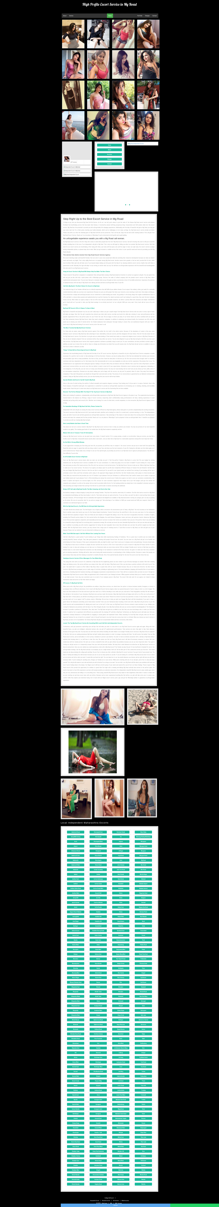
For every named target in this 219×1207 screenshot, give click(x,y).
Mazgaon (143, 851)
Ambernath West (75, 865)
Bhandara (75, 959)
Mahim (121, 1142)
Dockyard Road (98, 1005)
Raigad (143, 973)
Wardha (143, 1179)
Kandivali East (120, 930)
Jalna (120, 846)
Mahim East (121, 1137)
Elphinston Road (98, 1024)
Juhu (120, 860)
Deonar (98, 982)
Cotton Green (98, 883)
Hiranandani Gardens (98, 1174)
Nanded (143, 902)
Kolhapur (120, 1020)
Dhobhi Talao (98, 991)
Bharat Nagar (75, 977)
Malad (120, 1156)
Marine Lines (120, 1184)
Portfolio (139, 16)
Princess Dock (143, 963)
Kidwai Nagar (120, 1010)
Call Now (115, 1205)
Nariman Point (143, 912)
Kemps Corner (120, 963)
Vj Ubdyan (143, 1156)
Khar (121, 982)
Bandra (76, 940)
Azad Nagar (76, 921)
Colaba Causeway (98, 869)
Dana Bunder (98, 963)
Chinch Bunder (75, 1184)
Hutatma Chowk (121, 832)
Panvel (143, 935)
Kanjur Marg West (120, 954)
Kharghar (120, 987)
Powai (143, 949)
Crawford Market (98, 902)
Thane (143, 1081)
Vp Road (143, 1165)
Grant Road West (98, 1146)
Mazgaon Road (143, 855)
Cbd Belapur (76, 1113)
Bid (75, 1052)
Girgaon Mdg (98, 1081)
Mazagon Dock (143, 846)
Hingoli (98, 1170)
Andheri (76, 883)
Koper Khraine (120, 1029)
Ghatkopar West (98, 1066)
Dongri (98, 1015)
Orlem (143, 926)
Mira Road (143, 865)
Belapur (76, 954)
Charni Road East (75, 1142)
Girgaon (98, 1076)
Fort (98, 1043)
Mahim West (121, 1146)
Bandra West (75, 944)
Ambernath (75, 860)
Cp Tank (98, 897)
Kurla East (120, 1034)
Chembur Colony (75, 1156)
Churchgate (98, 860)
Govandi (98, 1123)
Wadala (143, 1170)
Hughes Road (98, 1184)
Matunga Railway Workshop (143, 836)
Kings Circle (121, 1015)
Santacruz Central (143, 1020)
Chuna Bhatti (98, 855)
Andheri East (75, 879)
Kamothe (120, 926)
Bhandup (75, 968)
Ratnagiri (143, 1001)
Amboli (75, 874)
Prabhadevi (143, 959)
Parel (143, 940)
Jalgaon (121, 841)
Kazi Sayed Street (120, 959)
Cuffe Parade (98, 907)
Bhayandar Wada (75, 996)
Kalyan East (121, 907)
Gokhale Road (98, 1090)
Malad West (121, 1160)
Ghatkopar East (98, 1057)
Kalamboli (120, 883)
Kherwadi (120, 996)
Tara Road (143, 1066)
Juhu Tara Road (121, 869)
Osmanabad (143, 930)
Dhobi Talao (98, 996)
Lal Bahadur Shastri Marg (120, 1048)
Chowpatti (98, 851)
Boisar (75, 1057)
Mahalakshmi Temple (120, 1118)
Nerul (143, 921)
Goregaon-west (98, 1109)
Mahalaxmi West (121, 1127)
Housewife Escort (94, 1200)
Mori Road (143, 869)
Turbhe (143, 1099)
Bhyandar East (75, 1048)
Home (110, 16)
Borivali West (75, 1076)
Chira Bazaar (98, 846)
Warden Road (143, 1174)
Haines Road (98, 1160)
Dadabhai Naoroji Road (98, 930)
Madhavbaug (121, 1104)
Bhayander (75, 1010)
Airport (76, 846)
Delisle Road (98, 973)
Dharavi (98, 987)
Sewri (143, 1038)
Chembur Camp (75, 1151)
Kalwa (120, 897)
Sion (143, 1048)
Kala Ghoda (121, 879)
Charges (147, 16)
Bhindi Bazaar (75, 1020)
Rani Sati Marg (143, 996)
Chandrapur (76, 1132)
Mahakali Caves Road (120, 1113)
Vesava (143, 1123)
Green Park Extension (98, 1151)
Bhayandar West (76, 1001)
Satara (143, 1029)
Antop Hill (75, 897)
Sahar (143, 1005)
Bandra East (76, 935)
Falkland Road (98, 1029)
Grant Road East (98, 1137)
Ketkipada (120, 968)
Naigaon (143, 897)
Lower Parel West (120, 1095)
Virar (143, 1151)
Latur (120, 1066)
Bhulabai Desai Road (75, 1034)
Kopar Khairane (121, 1024)
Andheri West (75, 893)
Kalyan (121, 912)
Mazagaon (143, 841)
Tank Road (143, 1062)
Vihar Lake (143, 1137)
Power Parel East (143, 954)
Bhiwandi (75, 1024)
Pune (143, 968)
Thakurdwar (143, 1076)
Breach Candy (75, 1081)
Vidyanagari (143, 1127)
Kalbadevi (120, 888)
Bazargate (75, 949)
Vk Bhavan (143, 1160)
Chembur (75, 1165)
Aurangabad (76, 916)
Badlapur (75, 926)
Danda (98, 968)
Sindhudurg (143, 1043)
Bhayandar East (76, 987)
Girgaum (98, 1085)
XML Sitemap (118, 1203)
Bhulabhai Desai (76, 1038)
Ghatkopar (98, 1062)
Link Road (120, 1081)
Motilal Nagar (143, 874)
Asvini (75, 907)
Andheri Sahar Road (75, 888)
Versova (143, 1118)
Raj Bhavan (143, 977)
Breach (75, 1085)
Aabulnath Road (76, 832)
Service (71, 16)
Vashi (143, 1113)
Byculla (76, 1099)
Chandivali (75, 1127)
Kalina (120, 893)
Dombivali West (98, 1010)
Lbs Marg (120, 1071)
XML (111, 1203)
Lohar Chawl (121, 1085)
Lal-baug (121, 1057)
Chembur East (75, 1160)
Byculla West (75, 1104)
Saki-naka (143, 1015)
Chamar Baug (75, 1123)
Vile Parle (143, 1146)
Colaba (98, 874)
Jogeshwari (121, 855)
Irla (121, 836)
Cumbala (98, 912)
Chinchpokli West (98, 841)
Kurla (120, 1038)
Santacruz (143, 1024)
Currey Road (98, 926)
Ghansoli (98, 1052)
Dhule (98, 1001)
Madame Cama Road (121, 1099)
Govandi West (98, 1127)
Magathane (121, 1109)
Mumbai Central (143, 888)
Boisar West (76, 1062)
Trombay (143, 1090)
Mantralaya (121, 1174)
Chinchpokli (98, 836)
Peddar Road (143, 944)
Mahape (121, 1132)
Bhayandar (75, 991)
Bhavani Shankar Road (75, 982)
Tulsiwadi (143, 1095)
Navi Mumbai (143, 916)
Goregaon (98, 1104)
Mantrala (120, 1170)
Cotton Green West (98, 888)
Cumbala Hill (98, 916)
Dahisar (98, 959)
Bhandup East (75, 963)
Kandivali (120, 935)
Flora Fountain (98, 1038)
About (64, 16)
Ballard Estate (75, 930)
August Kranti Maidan (75, 912)
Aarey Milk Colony (75, 836)
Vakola (143, 1104)
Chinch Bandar (75, 1174)
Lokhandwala (120, 1090)
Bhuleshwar (76, 1043)
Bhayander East (76, 1005)
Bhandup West (75, 973)
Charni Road (75, 1146)
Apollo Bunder (75, 902)
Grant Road (98, 1142)
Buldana (75, 1090)
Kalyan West (121, 916)
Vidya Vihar (143, 1132)
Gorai (98, 1095)
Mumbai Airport (143, 883)
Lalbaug (121, 1052)
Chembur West (75, 1170)
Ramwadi (143, 987)
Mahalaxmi (121, 1123)
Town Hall (143, 1085)
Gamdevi (98, 1048)
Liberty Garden (121, 1076)
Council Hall (98, 893)
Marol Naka (143, 832)
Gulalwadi (98, 1156)
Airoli (75, 841)
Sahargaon (143, 1010)
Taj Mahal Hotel (143, 1057)
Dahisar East (98, 954)
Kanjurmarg (121, 944)
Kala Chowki (121, 874)
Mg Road (143, 860)
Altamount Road (75, 851)
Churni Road (98, 865)
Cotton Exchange (98, 879)
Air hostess (116, 1200)
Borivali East (75, 1066)
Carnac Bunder (75, 1109)
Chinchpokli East (98, 832)
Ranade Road (143, 991)
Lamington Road (121, 1062)
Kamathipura (121, 921)
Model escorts (125, 1200)
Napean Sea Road (143, 907)
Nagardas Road (143, 893)
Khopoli (121, 1005)
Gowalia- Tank (98, 1132)
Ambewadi (75, 869)
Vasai (143, 1109)
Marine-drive (121, 1179)
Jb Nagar (120, 851)
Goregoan (98, 1113)
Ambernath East (76, 855)
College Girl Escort (109, 1198)
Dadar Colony (98, 935)
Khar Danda (121, 973)
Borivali (76, 1071)
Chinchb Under (75, 1179)
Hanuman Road (98, 1165)
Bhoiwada (75, 1029)
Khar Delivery (120, 977)
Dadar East (98, 940)
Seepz (143, 1034)
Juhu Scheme (120, 865)
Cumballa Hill (98, 921)
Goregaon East (98, 1099)
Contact (154, 16)
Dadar (98, 944)
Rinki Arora (104, 1203)
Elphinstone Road (98, 1020)
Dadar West (98, 949)
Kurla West (121, 1043)
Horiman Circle (98, 1179)
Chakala (76, 1118)
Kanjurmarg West (120, 949)
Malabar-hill (121, 1151)
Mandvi (121, 1165)
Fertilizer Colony (98, 1034)
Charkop (75, 1137)
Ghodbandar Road (98, 1071)
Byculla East (75, 1095)
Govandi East (98, 1118)
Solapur (143, 1052)
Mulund (143, 879)
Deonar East (98, 977)
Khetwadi (120, 1001)
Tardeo (143, 1071)
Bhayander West (76, 1015)
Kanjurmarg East (121, 940)
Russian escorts (106, 1200)
